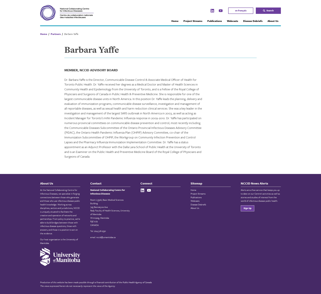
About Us (273, 21)
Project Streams (192, 21)
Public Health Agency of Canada (137, 282)
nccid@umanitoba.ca (106, 237)
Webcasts (232, 21)
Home (174, 21)
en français (240, 10)
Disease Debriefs (252, 21)
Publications (214, 21)
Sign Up (247, 208)
